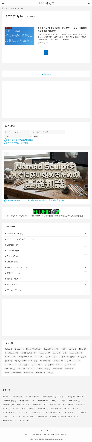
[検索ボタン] (89, 3)
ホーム (26, 434)
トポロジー (57, 361)
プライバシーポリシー (51, 434)
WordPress (10, 357)
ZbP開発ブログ (25, 357)
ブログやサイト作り (53, 364)
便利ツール (13, 273)
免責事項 (64, 434)
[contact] (50, 430)
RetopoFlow (44, 353)
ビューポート (10, 364)
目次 (50, 372)
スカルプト (45, 361)
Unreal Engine (14, 250)
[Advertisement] (46, 100)
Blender (12, 244)
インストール (52, 357)
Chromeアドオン (51, 349)
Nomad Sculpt (15, 233)
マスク (30, 368)
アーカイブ (14, 290)
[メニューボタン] (3, 3)
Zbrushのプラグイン (18, 267)
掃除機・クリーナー (13, 372)
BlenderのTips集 (33, 349)
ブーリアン (70, 364)
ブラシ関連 (37, 364)
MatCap (73, 349)
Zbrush (12, 261)
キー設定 (82, 357)
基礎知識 (57, 368)
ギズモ (8, 361)
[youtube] (44, 430)
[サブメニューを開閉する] (85, 233)
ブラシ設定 (24, 364)
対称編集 (69, 368)
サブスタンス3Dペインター (20, 239)
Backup (8, 349)
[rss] (47, 430)
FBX (63, 349)
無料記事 (40, 372)
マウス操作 (10, 368)
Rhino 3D (13, 256)
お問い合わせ (36, 434)
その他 (12, 284)
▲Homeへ (46, 74)
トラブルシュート (72, 361)
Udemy (56, 353)
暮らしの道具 (14, 278)
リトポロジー (43, 368)
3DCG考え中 (46, 2)
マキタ (21, 368)
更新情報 (28, 372)
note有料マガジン (28, 353)
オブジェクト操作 (67, 357)
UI (65, 353)
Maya (82, 349)
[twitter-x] (42, 430)
